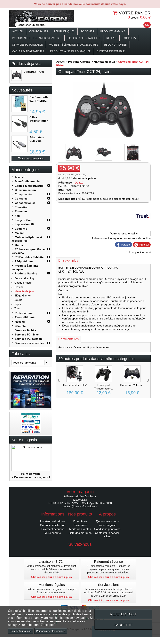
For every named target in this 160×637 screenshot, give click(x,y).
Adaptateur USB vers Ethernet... (36, 141)
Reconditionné (115, 44)
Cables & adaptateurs (28, 51)
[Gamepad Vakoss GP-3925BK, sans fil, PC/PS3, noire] (132, 373)
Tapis (17, 304)
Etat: (61, 189)
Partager (125, 244)
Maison (20, 232)
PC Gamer (87, 31)
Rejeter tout (123, 614)
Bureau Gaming (24, 278)
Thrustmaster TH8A (75, 385)
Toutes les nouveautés (31, 158)
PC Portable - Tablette (84, 38)
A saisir (20, 177)
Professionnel (24, 313)
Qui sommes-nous (107, 521)
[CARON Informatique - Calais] (41, 19)
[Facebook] (80, 550)
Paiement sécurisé (52, 529)
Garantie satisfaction (52, 525)
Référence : (66, 182)
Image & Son (23, 220)
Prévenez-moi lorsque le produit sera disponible (121, 238)
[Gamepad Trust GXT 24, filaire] (17, 75)
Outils (19, 245)
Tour (17, 308)
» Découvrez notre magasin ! (31, 477)
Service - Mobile (25, 330)
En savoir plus (68, 260)
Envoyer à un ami (140, 252)
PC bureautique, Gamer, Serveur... (36, 38)
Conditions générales (107, 529)
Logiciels (129, 38)
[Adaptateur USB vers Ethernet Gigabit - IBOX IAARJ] (20, 144)
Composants (38, 31)
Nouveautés (22, 90)
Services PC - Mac (27, 334)
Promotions (80, 521)
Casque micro (23, 282)
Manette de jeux (24, 291)
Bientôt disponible (111, 51)
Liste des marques (80, 532)
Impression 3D (24, 224)
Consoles (21, 198)
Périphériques (64, 31)
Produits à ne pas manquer (70, 51)
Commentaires (68, 339)
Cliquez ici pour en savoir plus (51, 576)
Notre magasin (24, 440)
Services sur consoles (29, 343)
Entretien (21, 211)
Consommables (25, 202)
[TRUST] (143, 223)
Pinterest (143, 244)
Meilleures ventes (80, 529)
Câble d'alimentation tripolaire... (38, 121)
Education (21, 207)
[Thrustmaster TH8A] (75, 373)
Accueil (17, 31)
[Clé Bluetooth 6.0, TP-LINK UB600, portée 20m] (20, 103)
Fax (17, 215)
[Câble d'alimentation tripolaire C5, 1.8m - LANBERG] (20, 123)
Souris (18, 299)
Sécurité (20, 325)
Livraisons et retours (52, 521)
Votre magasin (107, 525)
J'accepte (123, 625)
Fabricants (21, 353)
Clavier (18, 286)
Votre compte (52, 532)
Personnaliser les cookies (50, 631)
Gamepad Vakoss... (132, 385)
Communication (25, 190)
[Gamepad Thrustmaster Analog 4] (103, 373)
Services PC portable (27, 44)
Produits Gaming (112, 31)
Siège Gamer (22, 295)
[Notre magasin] (31, 458)
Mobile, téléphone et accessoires (73, 44)
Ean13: (63, 186)
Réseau (111, 38)
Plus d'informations (20, 631)
